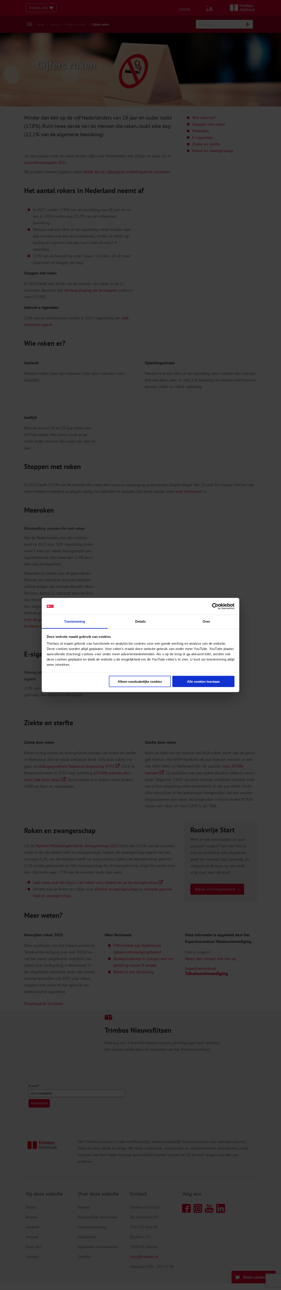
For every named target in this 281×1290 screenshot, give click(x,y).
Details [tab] (140, 621)
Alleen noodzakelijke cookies (140, 681)
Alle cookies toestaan (203, 681)
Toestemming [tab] (74, 621)
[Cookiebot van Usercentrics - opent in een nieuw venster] (215, 606)
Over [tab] (206, 621)
